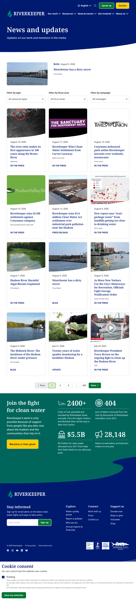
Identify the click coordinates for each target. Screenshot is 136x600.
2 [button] (60, 385)
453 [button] (84, 385)
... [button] (76, 385)
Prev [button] (42, 385)
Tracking (10, 576)
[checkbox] (3, 576)
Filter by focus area (59, 92)
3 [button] (68, 385)
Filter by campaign (100, 92)
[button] (95, 385)
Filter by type (14, 92)
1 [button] (51, 385)
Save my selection (13, 595)
